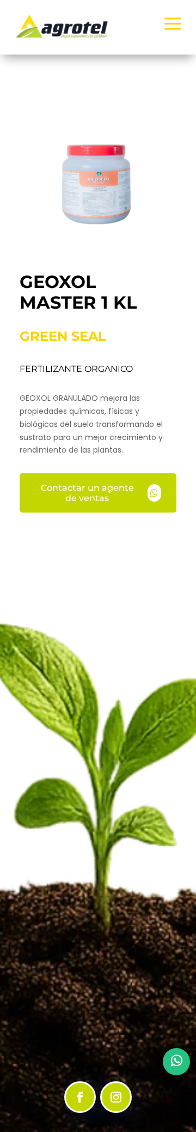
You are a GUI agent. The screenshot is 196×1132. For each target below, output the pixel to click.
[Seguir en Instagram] (116, 1097)
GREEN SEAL (63, 336)
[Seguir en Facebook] (80, 1097)
